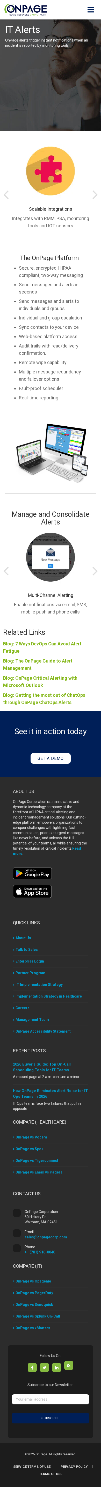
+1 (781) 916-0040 (40, 1252)
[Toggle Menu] (91, 9)
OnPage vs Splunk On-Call (38, 1316)
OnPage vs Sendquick (34, 1304)
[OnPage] (25, 9)
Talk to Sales (27, 949)
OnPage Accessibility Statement (43, 1031)
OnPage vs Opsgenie (33, 1281)
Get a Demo (51, 758)
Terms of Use (50, 1474)
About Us (23, 938)
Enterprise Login (30, 961)
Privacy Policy (74, 1467)
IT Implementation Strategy (39, 985)
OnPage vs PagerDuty (34, 1293)
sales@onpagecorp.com (46, 1237)
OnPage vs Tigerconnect (37, 1160)
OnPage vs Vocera (31, 1137)
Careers (23, 1008)
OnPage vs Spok (30, 1149)
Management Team (32, 1020)
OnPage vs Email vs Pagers (39, 1172)
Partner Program (30, 973)
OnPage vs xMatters (33, 1328)
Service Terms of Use (32, 1467)
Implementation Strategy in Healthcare (49, 996)
